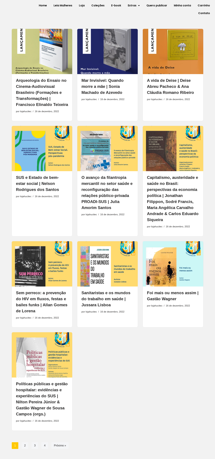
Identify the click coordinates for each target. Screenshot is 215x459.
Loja (82, 5)
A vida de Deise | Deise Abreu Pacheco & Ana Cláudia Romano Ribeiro (170, 86)
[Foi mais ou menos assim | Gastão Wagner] (173, 263)
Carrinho (204, 5)
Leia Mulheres (63, 5)
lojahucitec (25, 111)
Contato (204, 13)
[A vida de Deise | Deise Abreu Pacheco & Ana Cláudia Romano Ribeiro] (173, 51)
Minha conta (182, 5)
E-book (116, 5)
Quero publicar (156, 5)
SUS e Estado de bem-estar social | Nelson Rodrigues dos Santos (37, 183)
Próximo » (60, 445)
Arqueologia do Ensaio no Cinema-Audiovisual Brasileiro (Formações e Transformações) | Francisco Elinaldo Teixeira (42, 92)
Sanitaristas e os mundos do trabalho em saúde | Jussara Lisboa (105, 299)
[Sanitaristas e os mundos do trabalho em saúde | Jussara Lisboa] (107, 263)
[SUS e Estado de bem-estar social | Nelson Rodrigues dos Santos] (42, 148)
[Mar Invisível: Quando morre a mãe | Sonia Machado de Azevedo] (107, 51)
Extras (132, 5)
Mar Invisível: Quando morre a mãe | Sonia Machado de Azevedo (102, 86)
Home (43, 5)
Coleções (97, 5)
